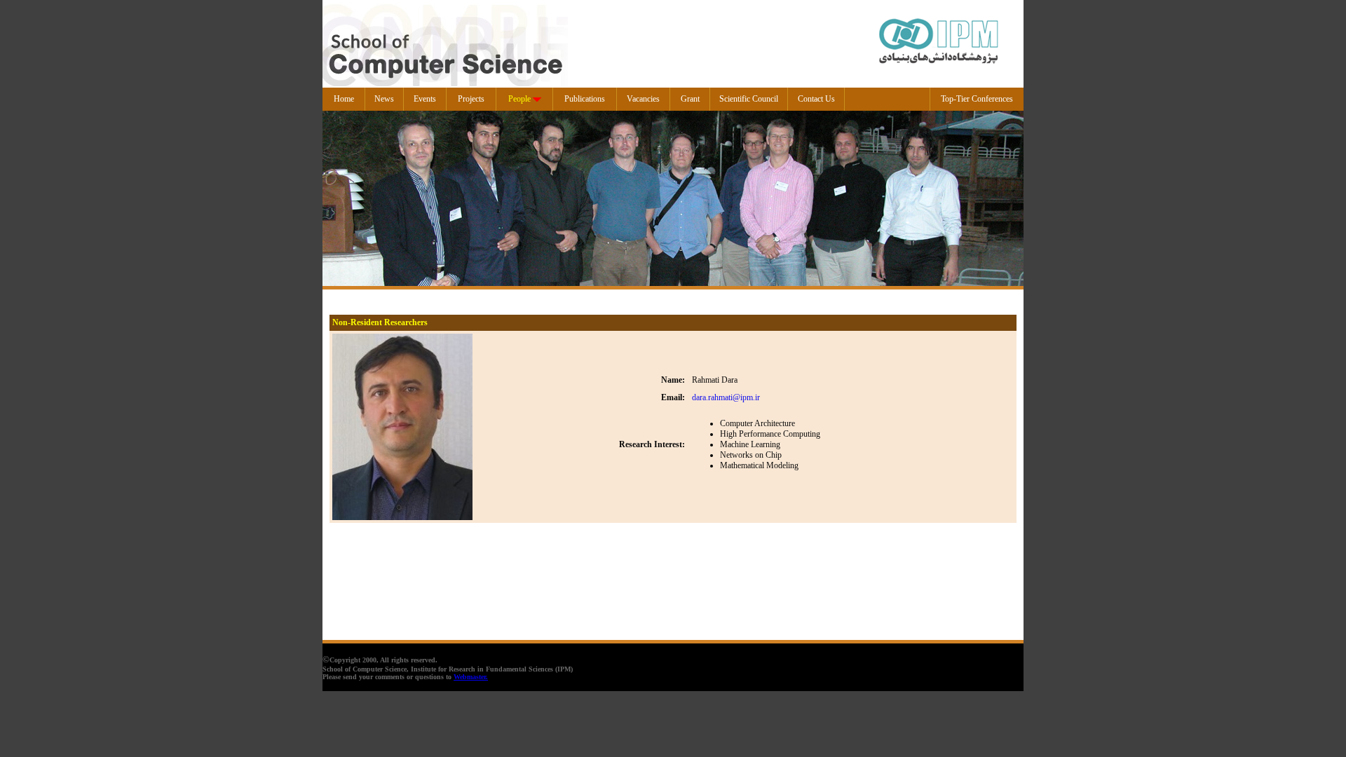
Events (425, 99)
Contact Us (816, 99)
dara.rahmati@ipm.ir (726, 397)
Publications (584, 99)
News (384, 99)
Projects (471, 99)
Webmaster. (471, 677)
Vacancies (643, 99)
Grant (690, 99)
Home (344, 99)
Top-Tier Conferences (977, 99)
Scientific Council (748, 99)
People (519, 99)
